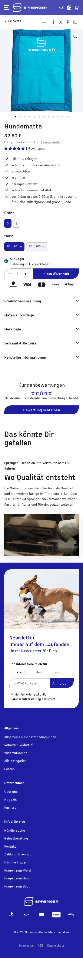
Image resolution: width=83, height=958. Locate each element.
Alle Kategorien (15, 761)
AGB (40, 945)
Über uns (11, 791)
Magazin (10, 799)
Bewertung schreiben (41, 410)
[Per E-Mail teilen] (75, 22)
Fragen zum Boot (17, 886)
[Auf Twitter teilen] (60, 22)
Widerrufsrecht (15, 753)
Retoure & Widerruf (18, 745)
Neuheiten (14, 21)
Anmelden (60, 683)
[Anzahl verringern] (9, 274)
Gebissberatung (16, 838)
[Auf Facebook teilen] (53, 22)
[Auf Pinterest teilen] (68, 22)
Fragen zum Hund (17, 878)
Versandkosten (52, 142)
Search (9, 769)
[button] (76, 7)
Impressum (26, 945)
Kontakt (10, 846)
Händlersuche (14, 830)
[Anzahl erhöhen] (25, 274)
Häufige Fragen (15, 862)
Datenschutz (55, 945)
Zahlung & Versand (18, 854)
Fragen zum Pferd (17, 870)
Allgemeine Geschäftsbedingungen (30, 737)
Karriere (10, 807)
